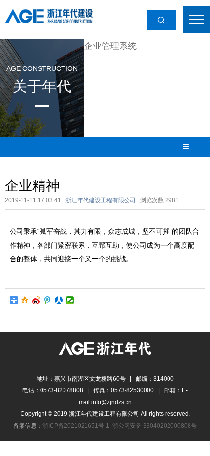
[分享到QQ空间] (25, 300)
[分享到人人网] (59, 300)
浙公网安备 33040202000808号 (154, 425)
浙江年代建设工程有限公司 (100, 200)
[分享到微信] (70, 300)
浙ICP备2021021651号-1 (75, 425)
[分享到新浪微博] (36, 300)
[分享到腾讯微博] (47, 300)
